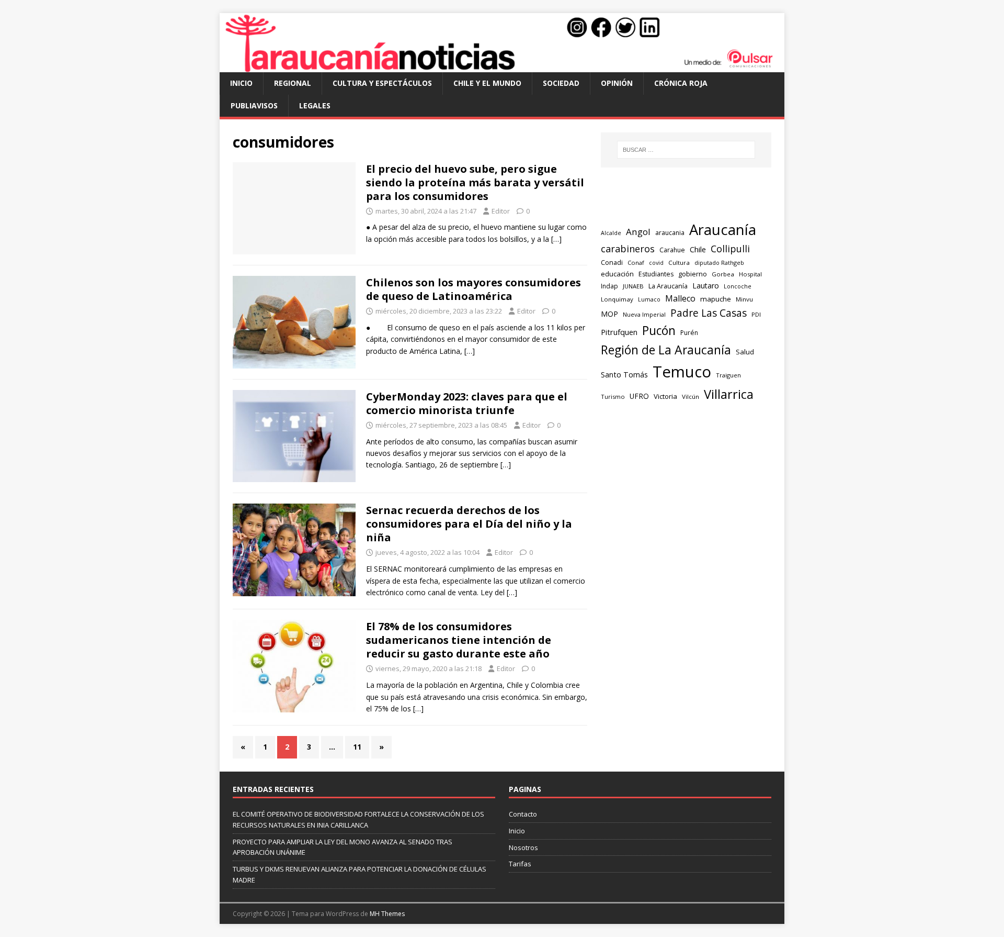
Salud (745, 351)
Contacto (523, 814)
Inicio (241, 83)
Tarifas (520, 863)
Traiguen (728, 375)
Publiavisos (254, 105)
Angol (638, 232)
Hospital (750, 274)
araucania (669, 232)
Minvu (744, 299)
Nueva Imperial (644, 314)
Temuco (682, 371)
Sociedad (561, 83)
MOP (609, 314)
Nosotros (523, 847)
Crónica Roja (681, 83)
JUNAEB (633, 286)
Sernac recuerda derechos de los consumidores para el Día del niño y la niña (469, 523)
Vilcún (690, 396)
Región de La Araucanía (666, 349)
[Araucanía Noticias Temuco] (502, 66)
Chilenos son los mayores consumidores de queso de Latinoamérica (473, 289)
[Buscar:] (686, 150)
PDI (756, 314)
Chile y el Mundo (487, 83)
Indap (609, 286)
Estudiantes (656, 274)
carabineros (628, 248)
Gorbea (723, 274)
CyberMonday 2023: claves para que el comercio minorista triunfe (466, 403)
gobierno (692, 273)
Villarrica (729, 394)
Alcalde (611, 233)
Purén (689, 332)
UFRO (639, 396)
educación (617, 273)
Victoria (665, 396)
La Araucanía (668, 286)
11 (357, 747)
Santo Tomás (624, 375)
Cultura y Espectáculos (382, 83)
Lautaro (705, 286)
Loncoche (737, 286)
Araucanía (722, 229)
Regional (292, 83)
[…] (556, 239)
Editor (501, 211)
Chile (698, 249)
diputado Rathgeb (719, 262)
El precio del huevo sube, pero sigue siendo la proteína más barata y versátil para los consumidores (475, 182)
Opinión (617, 83)
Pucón (659, 330)
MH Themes (387, 913)
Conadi (612, 262)
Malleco (680, 298)
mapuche (715, 299)
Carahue (672, 250)
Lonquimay (617, 299)
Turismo (613, 396)
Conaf (636, 262)
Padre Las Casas (708, 313)
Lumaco (649, 299)
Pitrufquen (619, 332)
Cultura (679, 262)
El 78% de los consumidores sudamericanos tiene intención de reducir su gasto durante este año (458, 640)
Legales (314, 105)
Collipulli (730, 248)
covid (656, 262)
